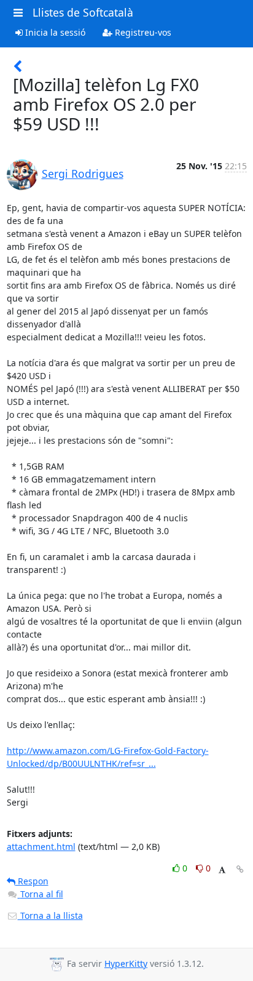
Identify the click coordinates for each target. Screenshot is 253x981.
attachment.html (41, 846)
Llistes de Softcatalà (83, 12)
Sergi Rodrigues (82, 173)
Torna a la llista (50, 915)
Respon (32, 881)
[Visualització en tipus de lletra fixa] (222, 870)
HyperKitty (125, 963)
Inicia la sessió (54, 32)
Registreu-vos (141, 32)
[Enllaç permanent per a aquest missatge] (240, 869)
